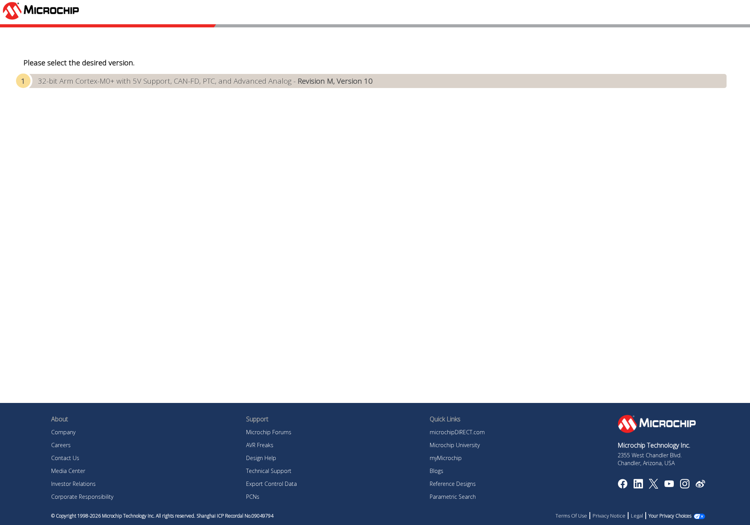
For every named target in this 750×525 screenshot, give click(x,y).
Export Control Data (271, 483)
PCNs (252, 496)
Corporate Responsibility (82, 496)
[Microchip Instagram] (684, 486)
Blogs (436, 471)
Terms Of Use (571, 515)
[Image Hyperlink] (669, 484)
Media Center (68, 471)
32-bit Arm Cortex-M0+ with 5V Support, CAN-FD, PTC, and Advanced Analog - (205, 81)
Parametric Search (453, 496)
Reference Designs (453, 483)
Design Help (261, 458)
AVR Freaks (259, 445)
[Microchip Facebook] (622, 486)
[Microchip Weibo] (700, 485)
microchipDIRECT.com (457, 432)
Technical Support (268, 471)
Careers (61, 445)
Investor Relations (73, 483)
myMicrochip (446, 458)
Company (63, 432)
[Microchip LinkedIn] (638, 486)
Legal (637, 515)
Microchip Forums (268, 432)
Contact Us (65, 458)
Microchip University (455, 445)
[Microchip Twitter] (653, 486)
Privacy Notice (609, 515)
